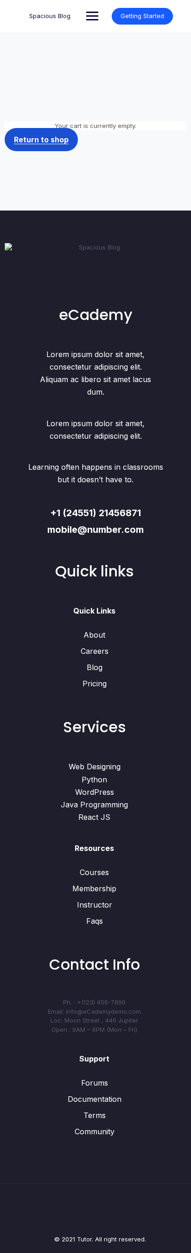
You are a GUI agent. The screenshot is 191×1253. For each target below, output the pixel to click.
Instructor (94, 904)
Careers (94, 651)
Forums (94, 1082)
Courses (94, 872)
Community (95, 1131)
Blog (94, 667)
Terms (94, 1115)
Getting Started (142, 15)
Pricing (95, 683)
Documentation (94, 1099)
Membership (94, 888)
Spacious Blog (49, 15)
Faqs (94, 921)
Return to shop (41, 139)
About (94, 634)
